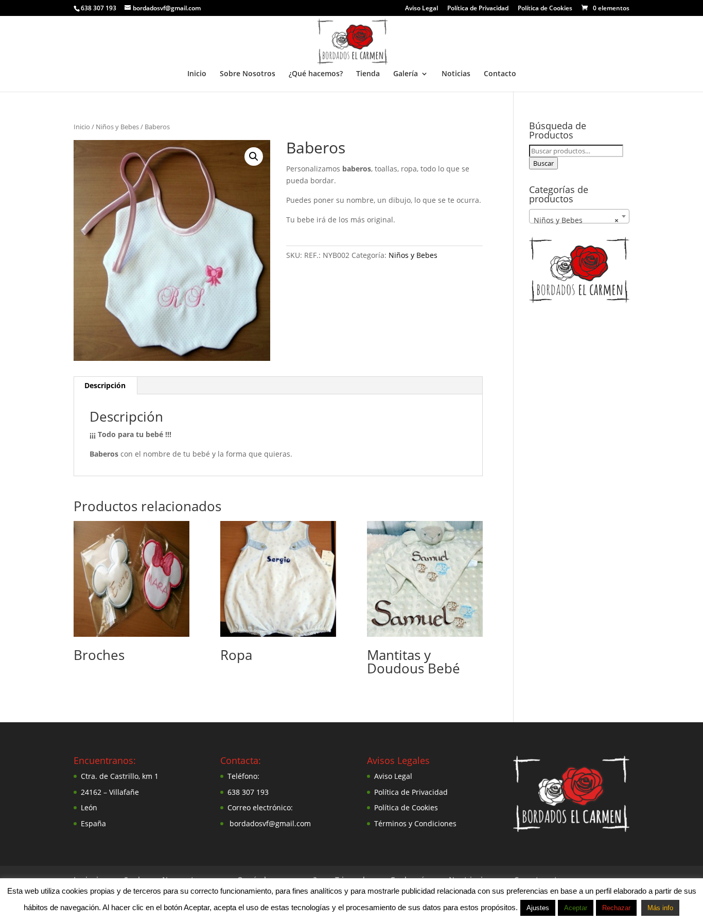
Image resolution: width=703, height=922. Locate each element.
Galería (405, 74)
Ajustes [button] (537, 908)
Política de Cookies (545, 8)
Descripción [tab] (105, 385)
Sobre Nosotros (247, 74)
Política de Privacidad (477, 8)
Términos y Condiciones (415, 823)
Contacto (500, 74)
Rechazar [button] (616, 908)
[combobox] (579, 216)
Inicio (196, 74)
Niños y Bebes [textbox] (576, 220)
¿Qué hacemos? (316, 74)
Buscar (543, 163)
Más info (660, 908)
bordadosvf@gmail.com (270, 823)
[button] (253, 156)
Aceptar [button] (575, 908)
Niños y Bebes (117, 126)
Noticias (456, 74)
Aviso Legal (421, 8)
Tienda (368, 74)
